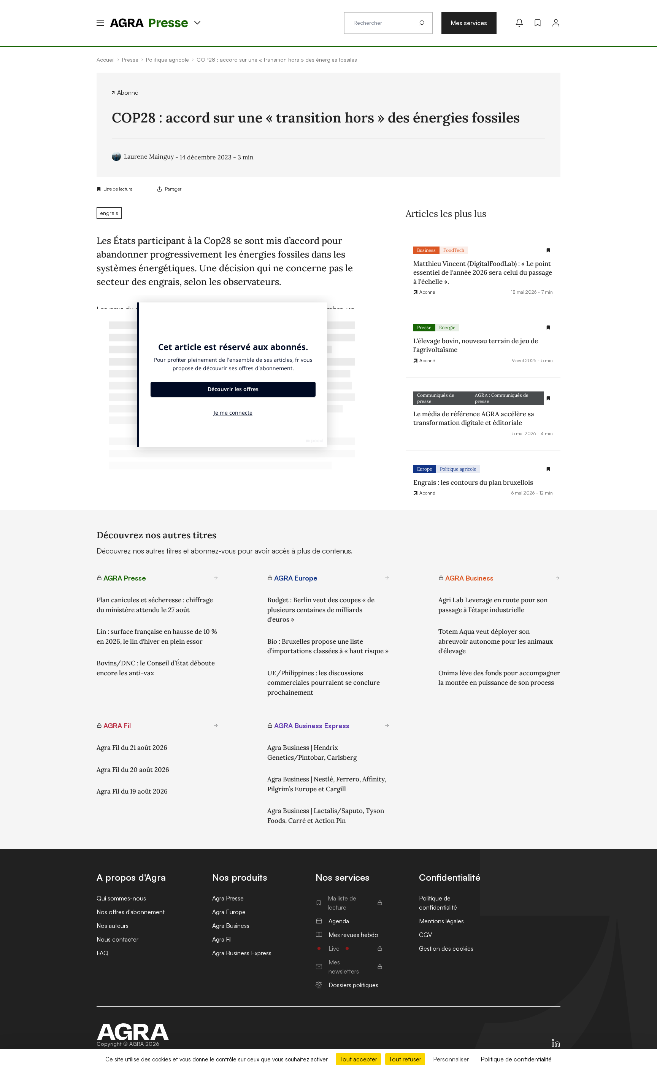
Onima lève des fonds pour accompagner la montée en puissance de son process (499, 678)
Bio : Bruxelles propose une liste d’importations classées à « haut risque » (328, 646)
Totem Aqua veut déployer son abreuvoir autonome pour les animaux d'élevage (495, 641)
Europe (424, 469)
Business (426, 250)
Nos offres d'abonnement (131, 912)
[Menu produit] (197, 23)
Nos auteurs (113, 925)
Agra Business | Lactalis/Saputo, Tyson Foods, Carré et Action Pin (325, 816)
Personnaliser (451, 1059)
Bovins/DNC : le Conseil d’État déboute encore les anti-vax (156, 668)
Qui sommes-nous (121, 898)
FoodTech (453, 250)
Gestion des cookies (446, 948)
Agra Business (230, 925)
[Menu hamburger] (100, 23)
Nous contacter (117, 939)
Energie (447, 327)
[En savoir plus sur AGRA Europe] (387, 578)
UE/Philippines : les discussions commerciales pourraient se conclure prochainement (323, 683)
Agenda (338, 921)
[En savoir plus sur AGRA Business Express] (387, 725)
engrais (109, 213)
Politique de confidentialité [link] (516, 1059)
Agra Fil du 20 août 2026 (133, 769)
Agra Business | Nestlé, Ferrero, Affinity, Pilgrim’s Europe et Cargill (326, 784)
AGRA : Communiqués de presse (501, 398)
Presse (424, 327)
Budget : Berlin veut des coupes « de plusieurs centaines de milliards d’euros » (321, 610)
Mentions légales (441, 921)
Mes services (469, 23)
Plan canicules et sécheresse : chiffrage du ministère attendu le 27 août (155, 605)
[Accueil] (133, 1031)
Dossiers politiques (353, 985)
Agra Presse (228, 898)
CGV (425, 935)
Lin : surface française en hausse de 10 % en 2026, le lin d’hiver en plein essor (157, 636)
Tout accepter (358, 1059)
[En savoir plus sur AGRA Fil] (216, 725)
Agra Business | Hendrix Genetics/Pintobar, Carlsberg (312, 752)
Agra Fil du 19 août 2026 (132, 791)
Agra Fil (222, 939)
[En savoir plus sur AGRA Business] (557, 578)
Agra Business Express (241, 953)
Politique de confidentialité (438, 902)
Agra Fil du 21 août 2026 (132, 747)
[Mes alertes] (519, 22)
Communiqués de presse (435, 398)
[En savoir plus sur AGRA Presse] (216, 578)
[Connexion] (555, 22)
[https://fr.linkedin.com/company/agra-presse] (555, 1043)
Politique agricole (458, 469)
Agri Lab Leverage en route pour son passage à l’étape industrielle (493, 605)
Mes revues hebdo (353, 935)
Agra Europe (229, 912)
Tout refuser (405, 1059)
